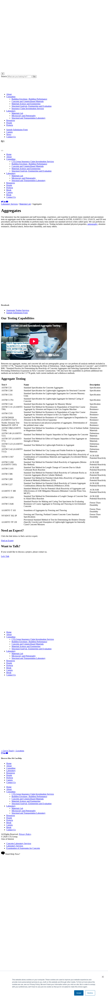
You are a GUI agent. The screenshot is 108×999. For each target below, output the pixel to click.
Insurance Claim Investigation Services (28, 108)
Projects (9, 125)
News (8, 134)
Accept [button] (78, 993)
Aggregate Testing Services (17, 310)
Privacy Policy (25, 834)
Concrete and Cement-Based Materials (28, 101)
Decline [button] (90, 993)
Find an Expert (7, 540)
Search (4, 76)
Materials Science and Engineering (26, 104)
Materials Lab (17, 113)
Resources (10, 120)
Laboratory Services (9, 204)
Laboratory (11, 111)
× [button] (102, 976)
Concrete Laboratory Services (18, 843)
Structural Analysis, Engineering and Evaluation (31, 106)
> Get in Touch (7, 751)
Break (8, 668)
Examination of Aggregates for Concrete (23, 848)
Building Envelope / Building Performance (29, 99)
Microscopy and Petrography (24, 116)
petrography (92, 224)
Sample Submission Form (17, 130)
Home (8, 632)
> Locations (19, 751)
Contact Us (11, 137)
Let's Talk (5, 556)
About (9, 94)
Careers (9, 132)
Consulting (10, 97)
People (9, 123)
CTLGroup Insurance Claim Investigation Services (33, 639)
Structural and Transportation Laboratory (28, 118)
